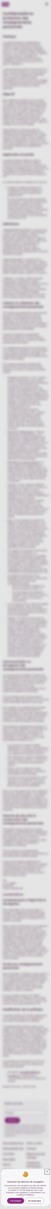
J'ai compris (15, 1201)
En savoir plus (34, 1201)
